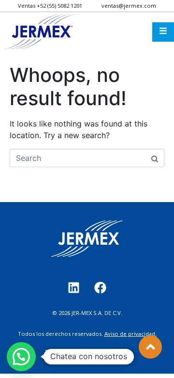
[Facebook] (100, 287)
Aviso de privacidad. (130, 333)
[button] (21, 356)
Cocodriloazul (110, 351)
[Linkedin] (74, 287)
